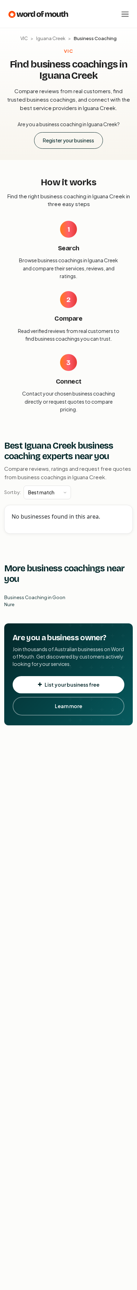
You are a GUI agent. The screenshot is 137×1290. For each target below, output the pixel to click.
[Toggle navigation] (125, 14)
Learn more (68, 706)
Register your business (68, 140)
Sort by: (12, 492)
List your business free (72, 684)
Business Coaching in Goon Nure (34, 601)
